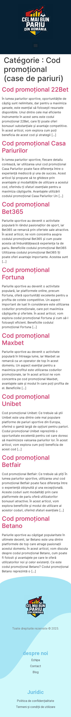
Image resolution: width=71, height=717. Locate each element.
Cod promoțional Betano (26, 522)
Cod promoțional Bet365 (26, 208)
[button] (35, 45)
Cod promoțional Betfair (26, 461)
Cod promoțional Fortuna (26, 273)
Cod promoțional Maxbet (26, 339)
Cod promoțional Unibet (26, 400)
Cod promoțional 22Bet (35, 89)
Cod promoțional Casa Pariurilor (34, 147)
